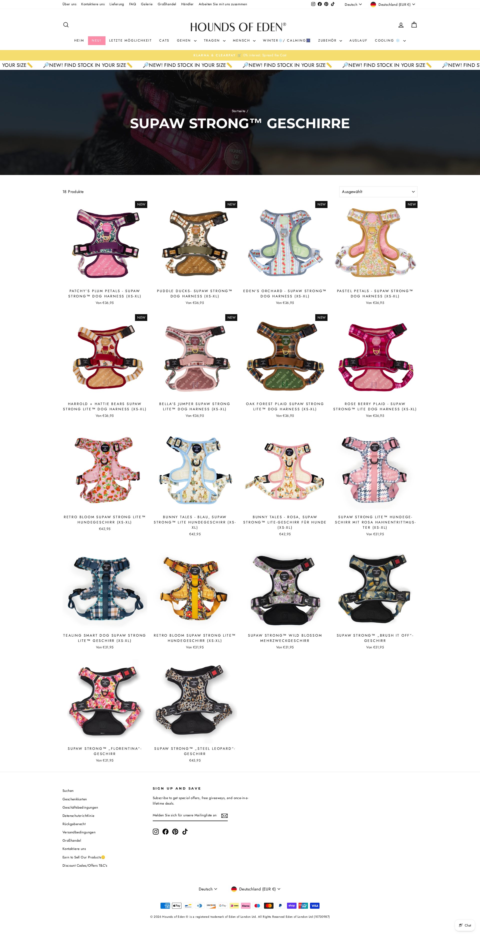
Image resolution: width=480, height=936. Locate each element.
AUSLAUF (359, 40)
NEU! (97, 40)
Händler (187, 4)
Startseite (239, 110)
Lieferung (117, 4)
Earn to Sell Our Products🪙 (83, 857)
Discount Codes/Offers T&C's (84, 865)
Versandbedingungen (79, 832)
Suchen (68, 790)
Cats (164, 40)
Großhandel (167, 4)
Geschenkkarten (74, 799)
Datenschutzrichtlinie (78, 815)
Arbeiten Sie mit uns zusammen (223, 4)
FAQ (132, 4)
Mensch (242, 40)
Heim (79, 40)
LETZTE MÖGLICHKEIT (130, 40)
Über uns (69, 4)
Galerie (147, 4)
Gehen (185, 40)
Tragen (213, 40)
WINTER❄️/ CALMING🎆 (287, 40)
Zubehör (328, 40)
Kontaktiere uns (92, 4)
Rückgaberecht (74, 823)
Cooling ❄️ (388, 40)
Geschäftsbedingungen (80, 807)
